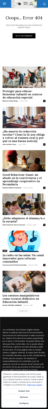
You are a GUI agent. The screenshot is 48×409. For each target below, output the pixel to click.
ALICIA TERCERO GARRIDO (12, 305)
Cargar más (23, 311)
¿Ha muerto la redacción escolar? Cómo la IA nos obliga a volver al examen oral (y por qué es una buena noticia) (24, 136)
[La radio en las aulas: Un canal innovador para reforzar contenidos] (24, 241)
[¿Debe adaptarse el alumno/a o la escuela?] (24, 204)
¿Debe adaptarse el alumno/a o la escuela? (24, 220)
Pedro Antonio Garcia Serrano (14, 225)
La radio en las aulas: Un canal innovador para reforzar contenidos (23, 258)
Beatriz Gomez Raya (10, 101)
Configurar (24, 403)
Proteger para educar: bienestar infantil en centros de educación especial (22, 94)
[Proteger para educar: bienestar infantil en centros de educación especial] (24, 77)
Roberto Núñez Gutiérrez (12, 188)
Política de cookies (34, 385)
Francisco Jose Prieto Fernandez (15, 265)
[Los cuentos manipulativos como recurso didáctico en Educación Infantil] (24, 281)
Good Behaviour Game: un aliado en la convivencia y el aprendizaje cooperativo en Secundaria (22, 179)
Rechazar (24, 397)
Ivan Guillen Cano (9, 144)
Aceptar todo (24, 391)
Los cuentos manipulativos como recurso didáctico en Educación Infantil (21, 299)
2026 (4, 87)
